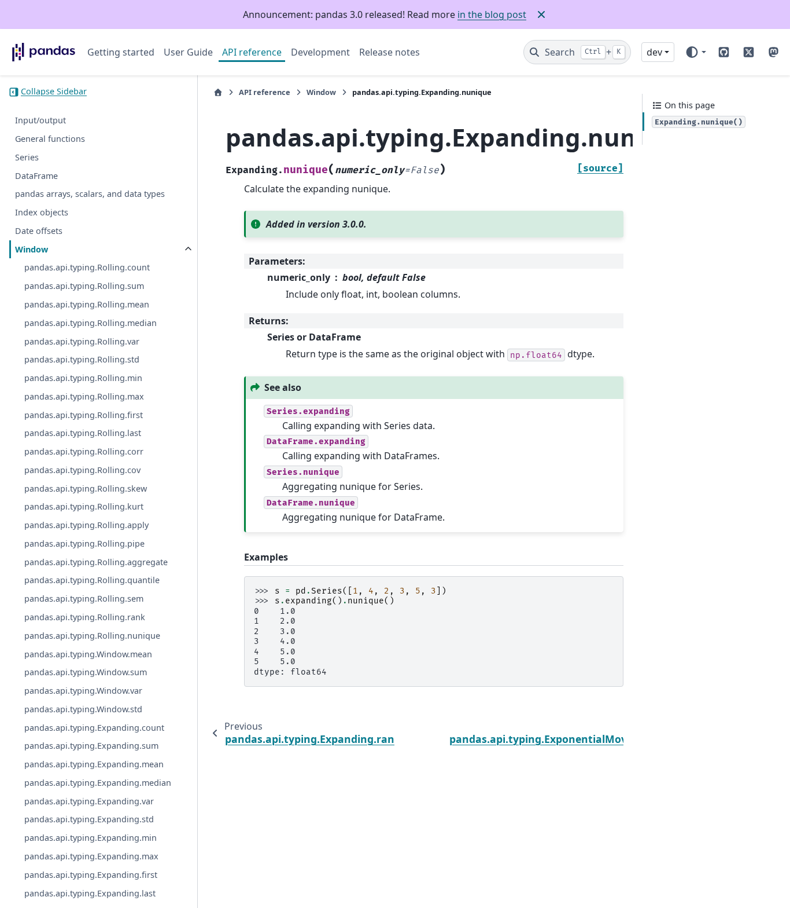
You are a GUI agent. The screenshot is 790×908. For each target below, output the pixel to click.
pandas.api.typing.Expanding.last (90, 893)
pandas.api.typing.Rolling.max (84, 396)
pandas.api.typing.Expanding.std (89, 819)
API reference (252, 52)
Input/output (40, 120)
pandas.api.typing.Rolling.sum (84, 286)
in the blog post (491, 14)
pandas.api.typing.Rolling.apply (86, 524)
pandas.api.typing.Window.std (83, 709)
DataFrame (36, 175)
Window (31, 249)
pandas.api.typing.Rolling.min (83, 377)
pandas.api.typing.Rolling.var (81, 341)
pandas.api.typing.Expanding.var (89, 801)
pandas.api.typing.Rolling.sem (83, 599)
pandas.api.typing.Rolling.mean (86, 304)
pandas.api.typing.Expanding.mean (94, 764)
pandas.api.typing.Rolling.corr (83, 451)
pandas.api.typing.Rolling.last (82, 433)
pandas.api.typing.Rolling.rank (84, 617)
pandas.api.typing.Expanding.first (90, 874)
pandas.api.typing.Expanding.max (91, 856)
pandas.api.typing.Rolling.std (81, 359)
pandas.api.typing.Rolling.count (87, 267)
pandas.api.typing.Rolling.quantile (92, 580)
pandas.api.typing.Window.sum (85, 672)
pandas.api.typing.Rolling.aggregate (96, 562)
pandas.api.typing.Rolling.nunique (92, 635)
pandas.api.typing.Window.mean (88, 654)
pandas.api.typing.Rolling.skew (85, 488)
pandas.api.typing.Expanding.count (94, 727)
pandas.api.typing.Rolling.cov (82, 469)
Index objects (41, 212)
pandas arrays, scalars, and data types (90, 194)
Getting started (120, 52)
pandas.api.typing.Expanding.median (97, 782)
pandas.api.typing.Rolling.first (83, 414)
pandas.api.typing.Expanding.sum (91, 746)
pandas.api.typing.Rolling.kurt (83, 506)
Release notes (389, 52)
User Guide (188, 52)
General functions (50, 138)
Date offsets (38, 230)
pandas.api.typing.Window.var (83, 690)
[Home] (218, 92)
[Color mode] (695, 52)
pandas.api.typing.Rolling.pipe (84, 543)
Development (320, 52)
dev (654, 52)
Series (27, 157)
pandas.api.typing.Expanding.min (90, 837)
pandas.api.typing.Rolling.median (90, 322)
